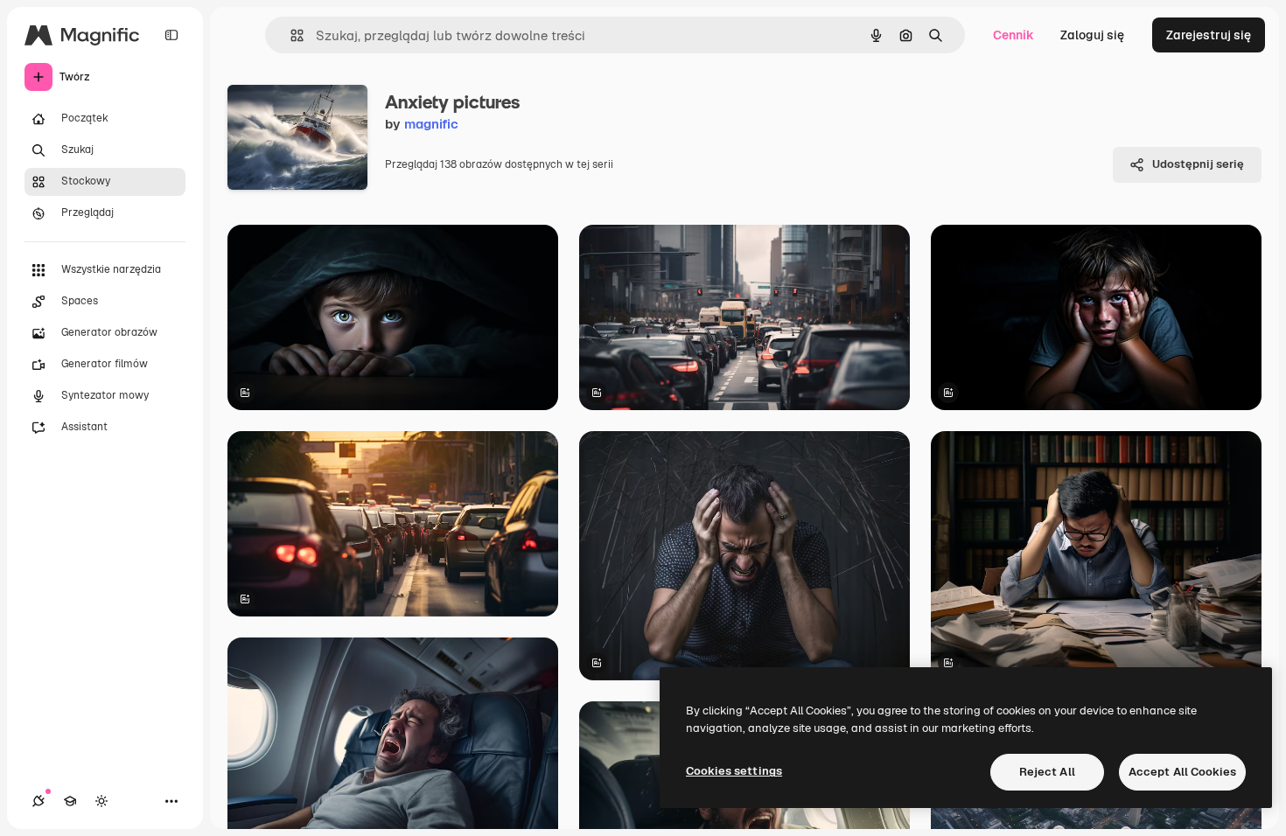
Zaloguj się (1092, 35)
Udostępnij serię (1198, 164)
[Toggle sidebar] (171, 35)
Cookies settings (734, 770)
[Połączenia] (38, 801)
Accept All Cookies (1182, 771)
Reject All (1047, 771)
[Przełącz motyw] (101, 801)
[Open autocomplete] (290, 35)
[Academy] (70, 801)
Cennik (1013, 35)
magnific (431, 123)
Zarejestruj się (1208, 35)
